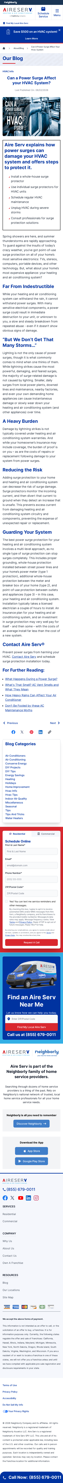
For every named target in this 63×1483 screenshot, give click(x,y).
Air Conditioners (15, 755)
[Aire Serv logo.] (16, 1053)
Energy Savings (15, 775)
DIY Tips (10, 771)
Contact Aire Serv (24, 656)
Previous (12, 723)
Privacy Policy (25, 922)
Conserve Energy (16, 763)
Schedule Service (43, 15)
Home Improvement (17, 786)
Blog (5, 1282)
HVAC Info (8, 71)
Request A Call (31, 942)
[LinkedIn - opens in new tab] (28, 1198)
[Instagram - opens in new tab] (36, 1198)
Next (53, 723)
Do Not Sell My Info (13, 1404)
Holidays (10, 783)
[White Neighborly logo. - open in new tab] (10, 2)
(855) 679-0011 (41, 1034)
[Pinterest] (31, 732)
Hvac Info (11, 790)
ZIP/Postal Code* (14, 887)
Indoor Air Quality (16, 798)
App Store (34, 1151)
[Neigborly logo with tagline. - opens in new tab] (47, 1053)
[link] (50, 732)
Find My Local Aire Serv (31, 1027)
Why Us (7, 1241)
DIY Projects (13, 767)
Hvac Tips (11, 794)
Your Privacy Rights (18, 1411)
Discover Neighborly (29, 1123)
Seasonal (11, 806)
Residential (19, 833)
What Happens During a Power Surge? (31, 679)
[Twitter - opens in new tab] (13, 1198)
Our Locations (11, 1290)
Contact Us (9, 1255)
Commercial (48, 833)
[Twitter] (22, 732)
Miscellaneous (14, 802)
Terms (12, 922)
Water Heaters (14, 818)
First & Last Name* (15, 845)
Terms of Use (10, 1385)
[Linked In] (40, 732)
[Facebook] (13, 732)
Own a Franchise (13, 1262)
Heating (10, 779)
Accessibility (9, 1398)
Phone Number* (13, 873)
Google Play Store (34, 1161)
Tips (8, 810)
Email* (8, 859)
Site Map (8, 1297)
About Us (8, 1248)
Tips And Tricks (14, 814)
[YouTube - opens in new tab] (20, 1198)
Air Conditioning (15, 759)
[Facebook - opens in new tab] (5, 1198)
